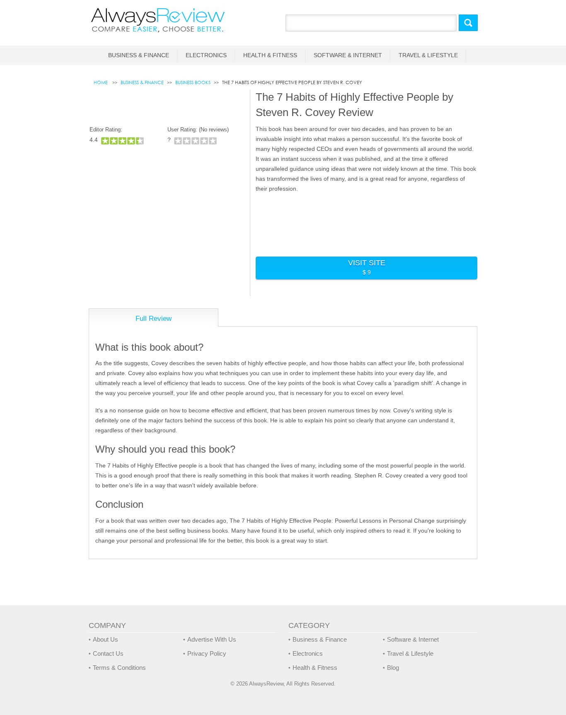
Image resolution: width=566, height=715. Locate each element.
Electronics (206, 55)
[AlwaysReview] (158, 20)
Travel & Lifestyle (428, 55)
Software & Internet (348, 55)
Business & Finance (138, 55)
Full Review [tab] (153, 318)
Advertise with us (211, 639)
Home (101, 82)
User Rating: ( (198, 129)
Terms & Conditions (119, 667)
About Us (105, 639)
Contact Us (108, 653)
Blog (393, 667)
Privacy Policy (206, 653)
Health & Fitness (270, 55)
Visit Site (366, 267)
